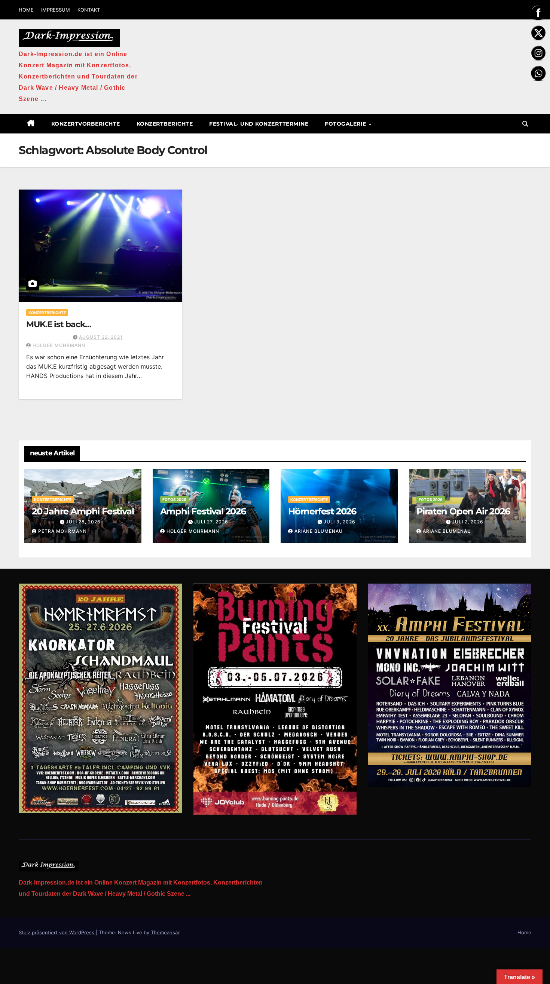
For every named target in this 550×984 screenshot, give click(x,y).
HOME (26, 10)
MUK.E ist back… (58, 324)
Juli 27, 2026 (211, 522)
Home (524, 932)
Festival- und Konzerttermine (258, 123)
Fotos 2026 (174, 499)
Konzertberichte (165, 123)
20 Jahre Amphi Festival (83, 511)
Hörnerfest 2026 (322, 511)
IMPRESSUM (55, 10)
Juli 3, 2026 (339, 522)
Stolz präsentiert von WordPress (57, 932)
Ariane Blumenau (318, 531)
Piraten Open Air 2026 (463, 511)
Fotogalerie (346, 123)
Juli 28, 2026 (83, 522)
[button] (525, 123)
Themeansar (165, 932)
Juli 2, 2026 (467, 522)
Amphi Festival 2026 (203, 511)
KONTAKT (88, 10)
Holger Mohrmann (59, 345)
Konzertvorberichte (85, 123)
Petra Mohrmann (62, 531)
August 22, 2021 (101, 337)
